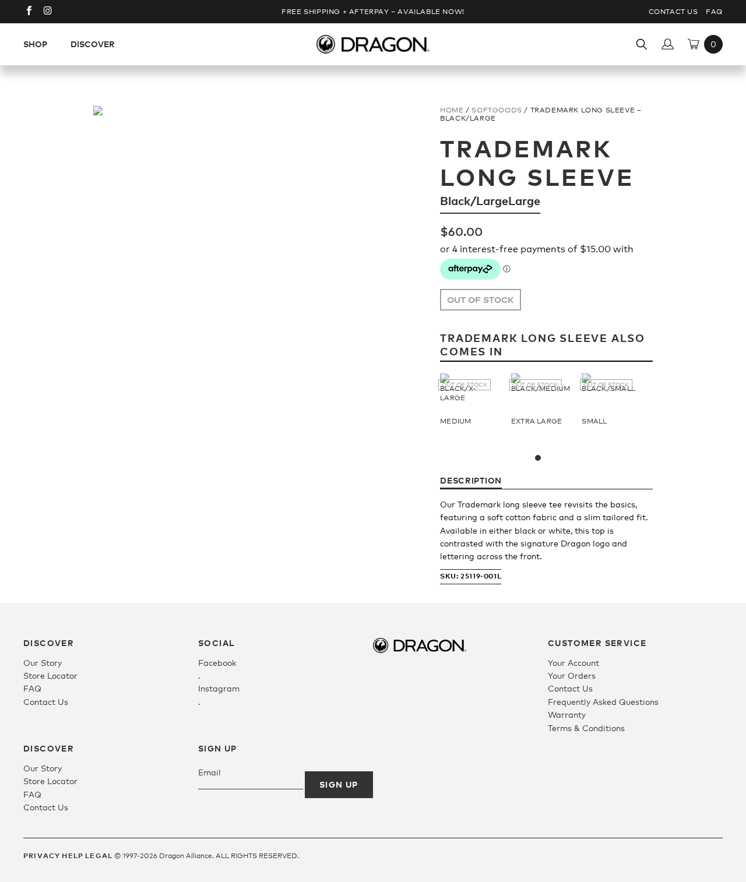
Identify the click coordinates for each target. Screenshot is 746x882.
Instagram (219, 688)
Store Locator (50, 675)
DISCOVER (93, 44)
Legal (98, 855)
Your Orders (572, 675)
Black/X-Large (458, 393)
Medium (455, 421)
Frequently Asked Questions (603, 702)
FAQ (714, 12)
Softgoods (496, 110)
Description (471, 480)
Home (451, 110)
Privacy (41, 855)
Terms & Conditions (586, 728)
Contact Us (673, 12)
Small (594, 421)
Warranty (567, 714)
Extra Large (536, 421)
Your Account (573, 663)
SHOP (35, 44)
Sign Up (338, 784)
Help (72, 855)
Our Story (42, 663)
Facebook (217, 663)
